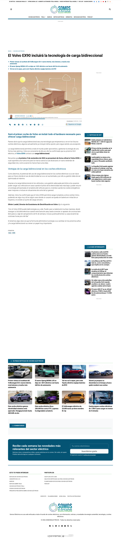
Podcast (47, 483)
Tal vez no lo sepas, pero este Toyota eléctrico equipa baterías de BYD (33, 69)
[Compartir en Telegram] (35, 124)
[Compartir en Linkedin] (39, 124)
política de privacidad (90, 455)
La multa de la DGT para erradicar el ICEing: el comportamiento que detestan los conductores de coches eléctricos (102, 273)
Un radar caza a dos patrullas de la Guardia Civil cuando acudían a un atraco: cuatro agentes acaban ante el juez (101, 283)
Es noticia (12, 1)
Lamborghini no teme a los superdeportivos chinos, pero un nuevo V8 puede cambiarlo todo (101, 160)
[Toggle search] (110, 9)
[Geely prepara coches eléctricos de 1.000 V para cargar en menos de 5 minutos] (101, 397)
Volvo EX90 (21, 153)
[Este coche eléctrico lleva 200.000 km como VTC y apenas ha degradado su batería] (47, 397)
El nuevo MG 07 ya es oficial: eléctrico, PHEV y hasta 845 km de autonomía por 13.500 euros (101, 292)
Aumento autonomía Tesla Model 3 (48, 1)
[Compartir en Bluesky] (31, 124)
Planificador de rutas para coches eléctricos (58, 481)
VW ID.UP (80, 1)
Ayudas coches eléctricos (17, 488)
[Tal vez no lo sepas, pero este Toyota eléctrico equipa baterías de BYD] (74, 372)
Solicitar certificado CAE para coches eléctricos (59, 479)
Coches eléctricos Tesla (16, 486)
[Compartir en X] (27, 124)
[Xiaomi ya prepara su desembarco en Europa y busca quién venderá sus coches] (101, 372)
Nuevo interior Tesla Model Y (69, 1)
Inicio (9, 51)
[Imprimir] (19, 124)
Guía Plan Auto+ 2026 (50, 476)
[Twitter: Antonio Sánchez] (27, 116)
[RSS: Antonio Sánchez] (33, 116)
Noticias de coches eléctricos (18, 476)
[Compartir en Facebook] (23, 124)
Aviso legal (62, 496)
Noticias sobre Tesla (15, 483)
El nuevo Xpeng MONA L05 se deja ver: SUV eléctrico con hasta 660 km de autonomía (38, 66)
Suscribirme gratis (89, 451)
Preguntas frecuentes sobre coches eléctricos (23, 490)
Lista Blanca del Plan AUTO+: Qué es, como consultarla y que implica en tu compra (101, 263)
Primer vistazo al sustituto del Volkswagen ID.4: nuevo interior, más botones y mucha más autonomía (40, 63)
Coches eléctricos (18, 51)
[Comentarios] (10, 124)
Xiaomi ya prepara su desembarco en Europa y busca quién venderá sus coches (100, 383)
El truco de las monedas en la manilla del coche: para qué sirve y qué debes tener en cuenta (101, 151)
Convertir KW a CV (14, 479)
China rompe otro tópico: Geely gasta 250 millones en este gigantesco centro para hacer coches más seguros (101, 178)
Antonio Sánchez (20, 116)
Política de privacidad (74, 496)
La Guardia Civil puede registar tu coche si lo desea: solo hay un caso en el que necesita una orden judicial (102, 169)
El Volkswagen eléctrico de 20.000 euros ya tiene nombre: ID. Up (73, 408)
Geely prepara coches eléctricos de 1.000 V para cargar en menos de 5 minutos (101, 408)
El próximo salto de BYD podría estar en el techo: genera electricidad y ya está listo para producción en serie (101, 254)
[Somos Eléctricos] (60, 9)
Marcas (11, 481)
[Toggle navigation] (11, 9)
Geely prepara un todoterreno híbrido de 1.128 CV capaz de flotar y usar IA (101, 142)
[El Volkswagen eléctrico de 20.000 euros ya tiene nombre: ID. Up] (74, 397)
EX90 (13, 233)
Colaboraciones (52, 496)
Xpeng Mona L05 (33, 1)
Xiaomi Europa (88, 1)
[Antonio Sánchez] (11, 116)
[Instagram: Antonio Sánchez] (29, 116)
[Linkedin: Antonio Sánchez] (31, 116)
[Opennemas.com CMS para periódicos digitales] (60, 538)
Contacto (43, 496)
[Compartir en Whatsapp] (43, 124)
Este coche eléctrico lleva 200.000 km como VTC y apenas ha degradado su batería (46, 408)
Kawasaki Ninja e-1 (21, 1)
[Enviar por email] (15, 124)
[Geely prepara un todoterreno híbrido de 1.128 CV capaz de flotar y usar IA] (88, 142)
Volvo (9, 233)
